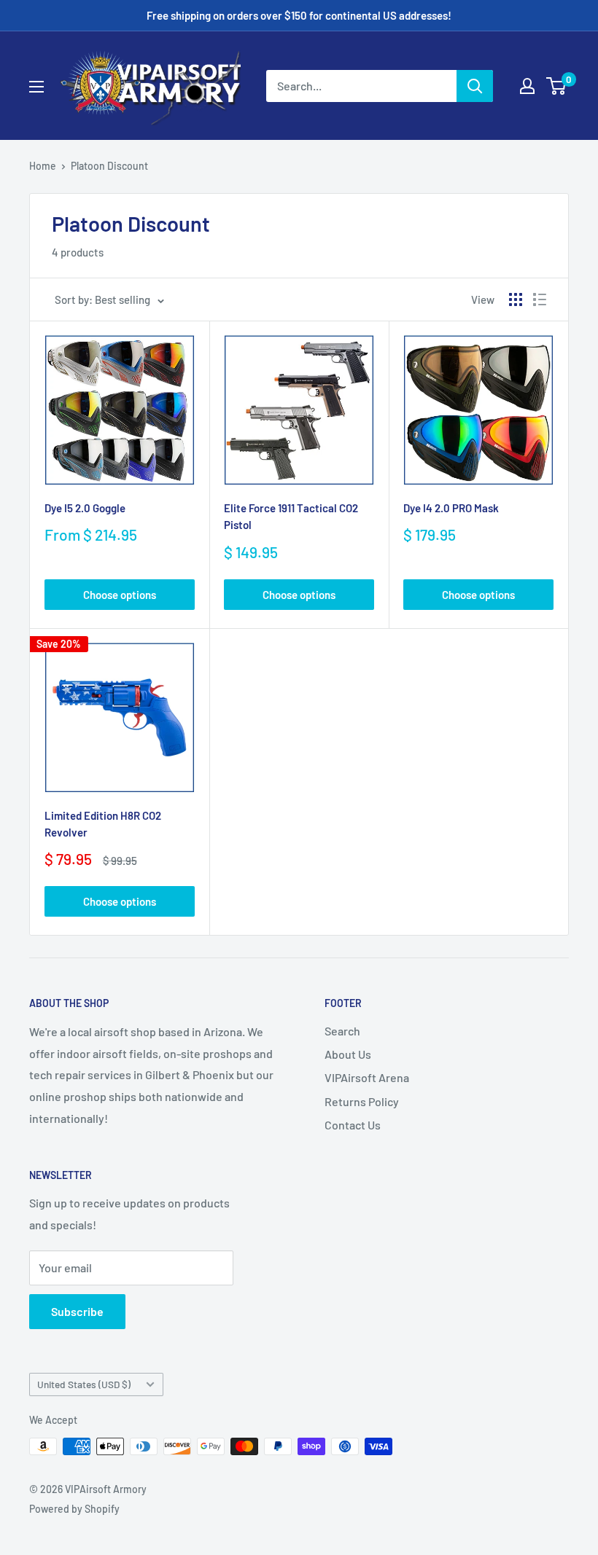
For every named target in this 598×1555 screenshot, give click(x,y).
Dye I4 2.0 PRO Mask (451, 507)
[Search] (475, 86)
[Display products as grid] (515, 299)
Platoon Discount (109, 166)
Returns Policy (362, 1101)
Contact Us (353, 1125)
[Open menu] (36, 87)
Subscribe (77, 1311)
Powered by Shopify (74, 1509)
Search (342, 1031)
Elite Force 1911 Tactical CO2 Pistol (291, 516)
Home (42, 166)
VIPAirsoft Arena (367, 1077)
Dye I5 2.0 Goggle (84, 507)
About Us (348, 1054)
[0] (557, 86)
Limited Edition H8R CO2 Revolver (102, 824)
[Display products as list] (539, 299)
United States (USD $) (84, 1384)
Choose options (119, 594)
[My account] (527, 86)
